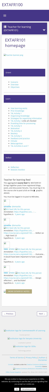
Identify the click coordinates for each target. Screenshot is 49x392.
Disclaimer (42, 360)
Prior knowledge (17, 111)
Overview (14, 84)
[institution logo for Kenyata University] (24, 338)
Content (10, 364)
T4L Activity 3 (16, 126)
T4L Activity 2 (16, 121)
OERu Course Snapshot (13, 372)
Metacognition (17, 143)
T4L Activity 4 (16, 131)
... (35, 212)
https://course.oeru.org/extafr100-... (19, 233)
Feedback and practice (20, 138)
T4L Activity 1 (16, 113)
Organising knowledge (20, 116)
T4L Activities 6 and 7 (19, 146)
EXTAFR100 (12, 4)
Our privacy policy (28, 389)
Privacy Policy (31, 357)
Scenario (14, 82)
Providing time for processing (23, 123)
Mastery (14, 133)
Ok (17, 389)
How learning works (19, 108)
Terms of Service (17, 357)
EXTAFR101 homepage (15, 42)
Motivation (15, 128)
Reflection (15, 167)
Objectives (15, 87)
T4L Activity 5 (16, 136)
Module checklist (18, 170)
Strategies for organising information (26, 118)
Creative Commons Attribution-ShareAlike (37, 365)
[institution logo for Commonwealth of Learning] (24, 330)
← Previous (8, 314)
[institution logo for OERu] (24, 346)
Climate (14, 141)
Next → (42, 314)
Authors (42, 357)
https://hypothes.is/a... (23, 212)
